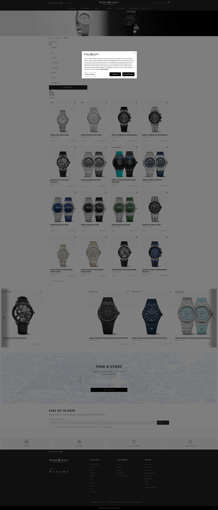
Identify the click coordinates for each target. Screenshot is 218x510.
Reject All (115, 74)
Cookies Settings (90, 74)
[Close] (135, 53)
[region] (109, 65)
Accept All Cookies (128, 74)
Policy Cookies (104, 69)
